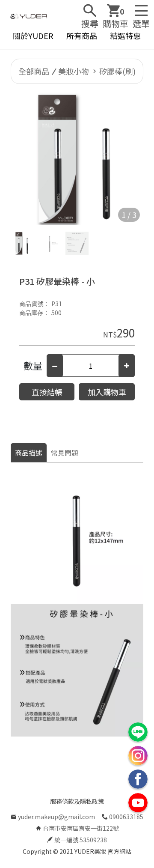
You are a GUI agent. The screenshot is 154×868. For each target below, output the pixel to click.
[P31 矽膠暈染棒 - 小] (77, 158)
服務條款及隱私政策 (77, 801)
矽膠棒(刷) (117, 71)
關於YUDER (33, 35)
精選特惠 (125, 35)
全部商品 (33, 71)
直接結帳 (47, 391)
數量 (33, 365)
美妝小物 (73, 71)
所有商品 (81, 35)
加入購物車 (107, 391)
